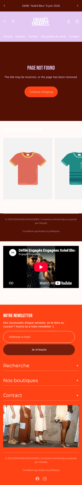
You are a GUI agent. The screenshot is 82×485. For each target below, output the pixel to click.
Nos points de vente (53, 36)
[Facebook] (37, 478)
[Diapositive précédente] (4, 5)
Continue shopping (41, 91)
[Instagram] (44, 478)
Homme (20, 36)
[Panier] (77, 21)
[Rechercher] (13, 21)
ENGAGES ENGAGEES (26, 219)
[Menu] (4, 21)
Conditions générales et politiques (41, 231)
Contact (74, 36)
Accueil (7, 36)
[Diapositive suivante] (77, 5)
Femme (33, 36)
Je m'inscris (39, 349)
